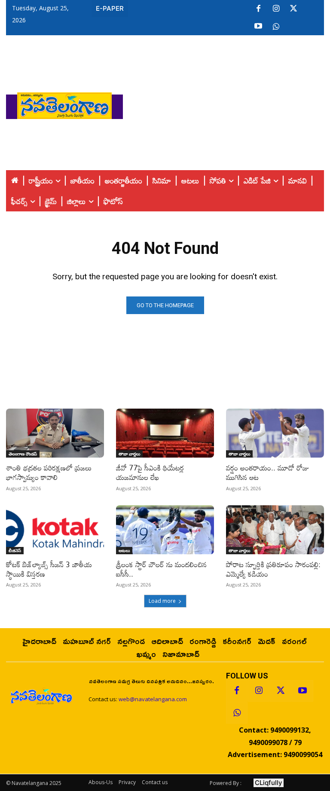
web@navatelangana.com (153, 699)
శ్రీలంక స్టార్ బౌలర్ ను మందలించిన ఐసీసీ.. (161, 569)
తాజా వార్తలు (129, 454)
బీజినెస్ (15, 550)
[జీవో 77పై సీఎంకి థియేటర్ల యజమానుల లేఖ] (165, 433)
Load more (162, 601)
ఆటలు (124, 550)
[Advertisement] (226, 103)
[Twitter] (293, 9)
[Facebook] (258, 9)
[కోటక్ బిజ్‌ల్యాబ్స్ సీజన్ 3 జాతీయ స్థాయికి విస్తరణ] (55, 529)
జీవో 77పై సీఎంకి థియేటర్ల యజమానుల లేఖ (150, 472)
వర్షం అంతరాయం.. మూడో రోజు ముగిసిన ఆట (267, 472)
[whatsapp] (276, 26)
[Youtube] (258, 26)
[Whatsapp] (237, 713)
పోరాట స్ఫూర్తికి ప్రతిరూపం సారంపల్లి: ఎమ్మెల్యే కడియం (273, 569)
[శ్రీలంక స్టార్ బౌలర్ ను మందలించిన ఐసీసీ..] (165, 529)
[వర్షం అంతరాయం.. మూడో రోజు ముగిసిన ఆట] (275, 433)
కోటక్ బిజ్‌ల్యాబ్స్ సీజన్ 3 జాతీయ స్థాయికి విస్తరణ (49, 569)
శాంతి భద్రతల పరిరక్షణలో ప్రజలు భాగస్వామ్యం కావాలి (49, 472)
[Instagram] (276, 9)
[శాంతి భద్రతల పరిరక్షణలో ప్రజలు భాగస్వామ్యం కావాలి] (55, 433)
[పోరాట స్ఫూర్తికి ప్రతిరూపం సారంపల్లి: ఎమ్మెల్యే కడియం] (275, 529)
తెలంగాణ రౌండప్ (23, 454)
